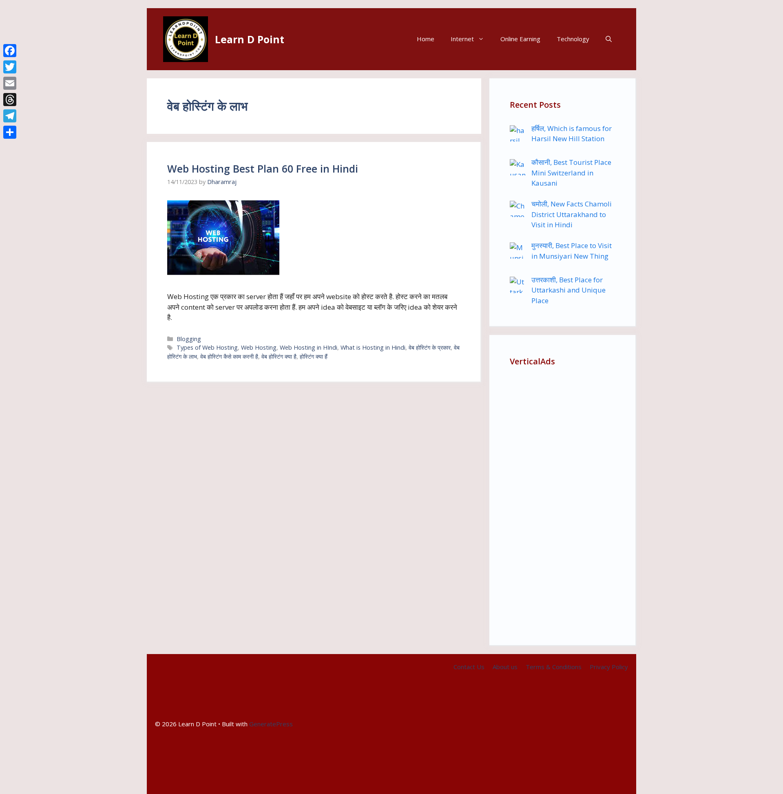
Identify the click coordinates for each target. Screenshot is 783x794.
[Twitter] (10, 67)
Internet (462, 39)
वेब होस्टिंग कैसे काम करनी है (229, 356)
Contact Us (468, 667)
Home (425, 39)
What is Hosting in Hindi (373, 347)
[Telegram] (10, 116)
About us (505, 667)
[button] (608, 39)
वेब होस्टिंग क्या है (278, 356)
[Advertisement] (562, 502)
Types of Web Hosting (207, 347)
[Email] (10, 83)
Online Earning (520, 39)
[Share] (10, 132)
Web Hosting (258, 347)
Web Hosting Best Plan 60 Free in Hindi (262, 168)
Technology (573, 39)
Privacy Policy (609, 667)
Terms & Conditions (554, 667)
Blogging (189, 339)
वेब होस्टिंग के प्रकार (430, 347)
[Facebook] (10, 50)
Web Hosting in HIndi (308, 347)
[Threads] (10, 99)
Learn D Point (249, 39)
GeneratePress (271, 724)
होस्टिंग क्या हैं (313, 356)
